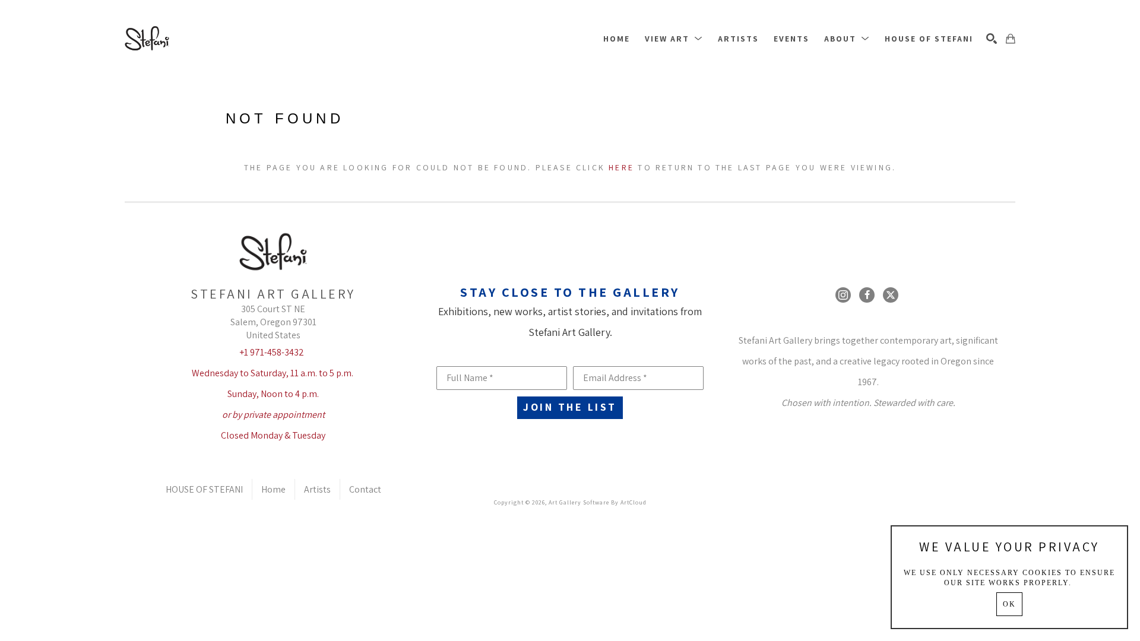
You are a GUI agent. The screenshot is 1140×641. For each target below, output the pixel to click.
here (621, 167)
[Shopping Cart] (1010, 38)
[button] (674, 38)
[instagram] (843, 295)
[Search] (991, 38)
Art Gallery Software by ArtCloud (598, 502)
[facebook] (867, 295)
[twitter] (890, 295)
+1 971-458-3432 (271, 352)
